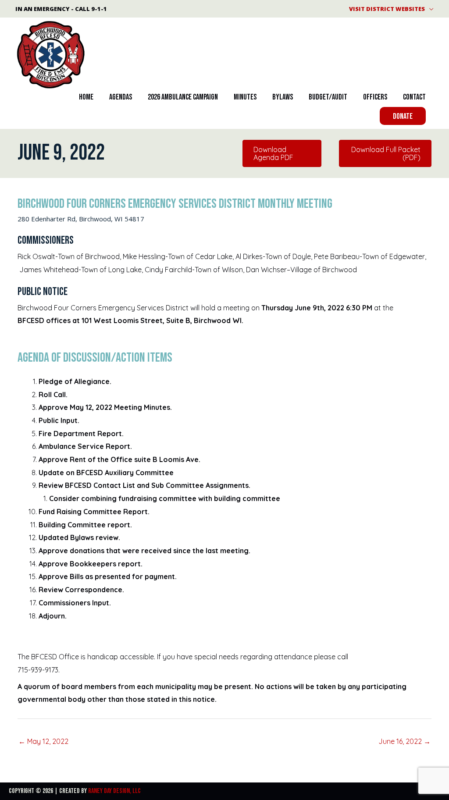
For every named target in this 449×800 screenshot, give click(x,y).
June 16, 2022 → (404, 741)
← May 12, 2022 (43, 741)
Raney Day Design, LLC (114, 791)
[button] (403, 116)
